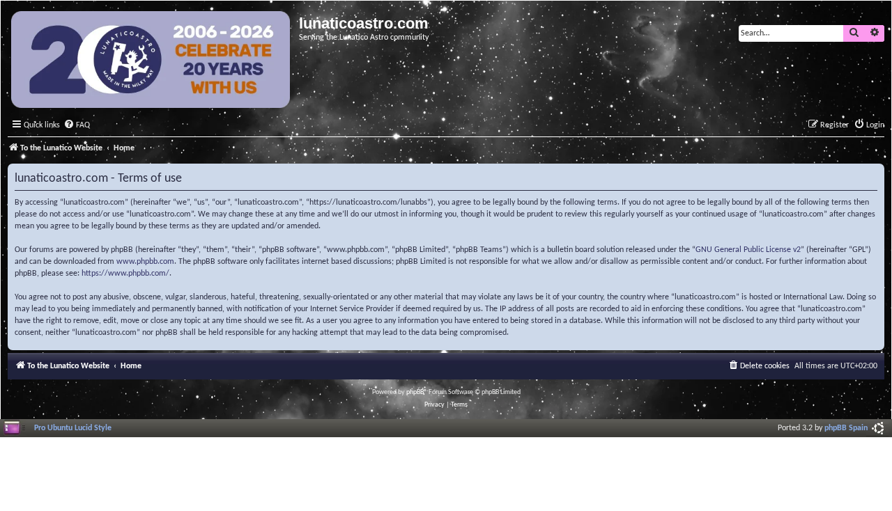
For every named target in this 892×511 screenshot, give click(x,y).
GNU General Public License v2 (748, 250)
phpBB (415, 392)
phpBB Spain (846, 428)
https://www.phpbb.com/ (125, 273)
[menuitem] (76, 125)
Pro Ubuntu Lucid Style (73, 428)
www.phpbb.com (145, 262)
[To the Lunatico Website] (151, 61)
